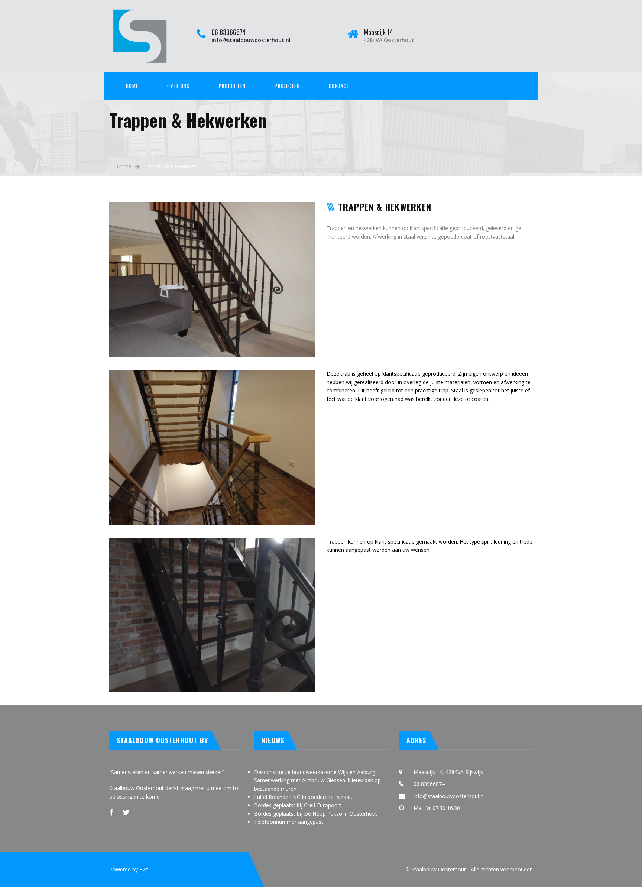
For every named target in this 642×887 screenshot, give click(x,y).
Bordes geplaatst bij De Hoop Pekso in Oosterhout (315, 813)
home (132, 86)
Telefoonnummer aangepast (288, 821)
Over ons (178, 86)
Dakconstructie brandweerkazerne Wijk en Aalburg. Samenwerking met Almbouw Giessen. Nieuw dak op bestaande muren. (317, 780)
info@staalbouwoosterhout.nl (251, 39)
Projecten (287, 86)
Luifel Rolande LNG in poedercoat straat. (303, 796)
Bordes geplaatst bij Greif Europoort (297, 805)
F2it (143, 869)
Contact (339, 86)
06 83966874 (228, 32)
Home (124, 166)
